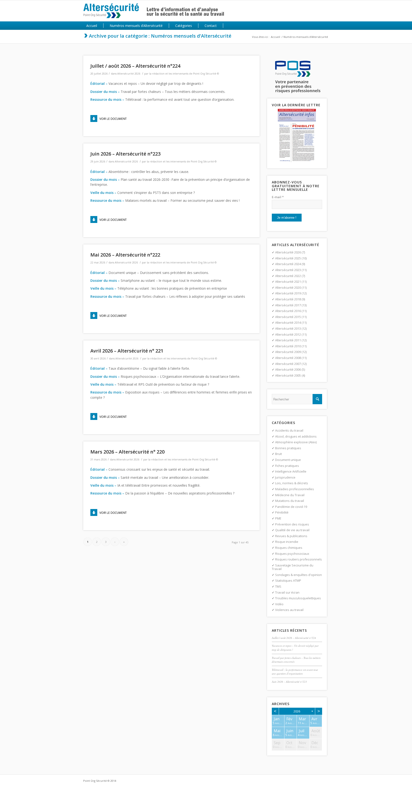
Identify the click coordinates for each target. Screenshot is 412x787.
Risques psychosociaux (292, 553)
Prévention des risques (292, 524)
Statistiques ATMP (288, 580)
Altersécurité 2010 (288, 346)
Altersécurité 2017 (288, 305)
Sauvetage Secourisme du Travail (292, 567)
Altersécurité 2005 (288, 375)
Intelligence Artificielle (290, 471)
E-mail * (278, 197)
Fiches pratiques (287, 466)
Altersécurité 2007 (288, 364)
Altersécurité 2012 (288, 334)
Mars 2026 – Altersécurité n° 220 (127, 452)
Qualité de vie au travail (292, 530)
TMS (278, 586)
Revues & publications (291, 536)
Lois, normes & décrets (291, 483)
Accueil (275, 37)
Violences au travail (289, 610)
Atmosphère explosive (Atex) (296, 442)
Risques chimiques (288, 547)
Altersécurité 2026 (128, 73)
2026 (297, 711)
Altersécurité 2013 (288, 328)
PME (278, 518)
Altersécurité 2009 (288, 352)
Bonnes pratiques (288, 448)
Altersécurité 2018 (288, 299)
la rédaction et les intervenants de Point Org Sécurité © (184, 73)
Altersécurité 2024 (288, 264)
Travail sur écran (287, 592)
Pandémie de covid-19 (291, 506)
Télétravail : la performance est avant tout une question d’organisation (295, 672)
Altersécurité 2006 (288, 369)
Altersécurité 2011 (288, 340)
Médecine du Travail (289, 495)
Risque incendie (286, 542)
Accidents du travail (289, 430)
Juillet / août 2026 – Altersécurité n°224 (135, 66)
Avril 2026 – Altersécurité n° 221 (126, 351)
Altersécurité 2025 (288, 258)
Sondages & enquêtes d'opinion (298, 575)
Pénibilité (281, 512)
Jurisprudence (285, 477)
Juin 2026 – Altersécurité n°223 (125, 154)
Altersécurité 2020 (288, 287)
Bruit (278, 454)
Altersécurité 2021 (288, 281)
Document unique (288, 460)
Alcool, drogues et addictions (296, 436)
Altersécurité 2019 (288, 293)
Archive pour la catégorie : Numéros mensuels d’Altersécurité (160, 36)
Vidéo (279, 604)
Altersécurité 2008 (288, 358)
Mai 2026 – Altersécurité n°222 (125, 255)
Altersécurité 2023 (288, 270)
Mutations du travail (289, 501)
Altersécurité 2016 (288, 311)
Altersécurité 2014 (288, 322)
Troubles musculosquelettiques (298, 598)
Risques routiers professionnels (298, 559)
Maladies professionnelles (294, 489)
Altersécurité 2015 (288, 317)
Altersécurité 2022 (288, 276)
